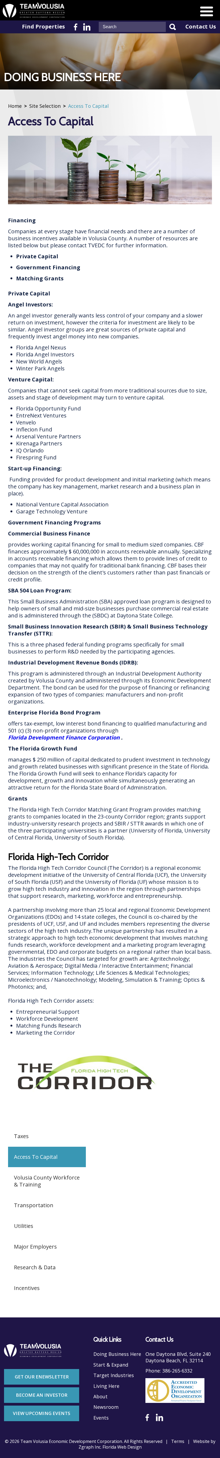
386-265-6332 (177, 1371)
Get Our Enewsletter (42, 1377)
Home (15, 106)
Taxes (21, 1136)
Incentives (27, 1288)
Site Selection (45, 106)
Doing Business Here (117, 1354)
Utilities (23, 1226)
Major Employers (35, 1246)
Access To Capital (35, 1156)
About (100, 1396)
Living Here (106, 1386)
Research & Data (35, 1267)
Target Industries (113, 1375)
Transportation (33, 1205)
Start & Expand (110, 1365)
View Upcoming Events (41, 1413)
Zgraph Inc (90, 1447)
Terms (177, 1441)
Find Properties (43, 26)
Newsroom (106, 1407)
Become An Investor (41, 1395)
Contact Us (200, 26)
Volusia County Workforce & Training (47, 1181)
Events (101, 1418)
